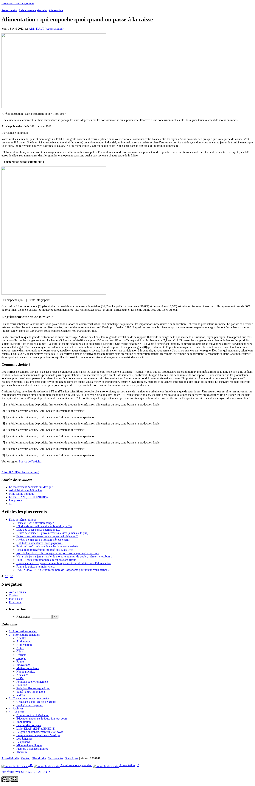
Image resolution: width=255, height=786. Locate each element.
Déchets (21, 654)
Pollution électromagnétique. (33, 688)
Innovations (23, 664)
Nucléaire (22, 674)
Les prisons (15, 500)
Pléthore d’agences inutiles (32, 748)
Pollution (21, 685)
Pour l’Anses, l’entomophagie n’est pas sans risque (46, 559)
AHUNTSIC (46, 771)
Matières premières (27, 668)
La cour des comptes (28, 725)
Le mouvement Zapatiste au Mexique (31, 487)
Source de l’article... (30, 461)
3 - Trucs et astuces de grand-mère (29, 698)
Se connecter (55, 758)
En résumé (15, 602)
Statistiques (71, 758)
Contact (13, 595)
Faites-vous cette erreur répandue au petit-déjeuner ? (47, 536)
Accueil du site (9, 10)
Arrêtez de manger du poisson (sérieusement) (42, 539)
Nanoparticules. (25, 671)
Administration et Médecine (25, 490)
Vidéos (20, 695)
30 (11, 576)
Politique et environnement (32, 681)
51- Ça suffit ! (17, 711)
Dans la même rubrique (22, 519)
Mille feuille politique (21, 493)
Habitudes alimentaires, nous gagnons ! (39, 543)
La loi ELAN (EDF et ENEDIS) (28, 497)
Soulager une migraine (29, 705)
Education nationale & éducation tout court (41, 718)
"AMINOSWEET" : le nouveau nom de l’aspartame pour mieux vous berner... (62, 569)
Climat (20, 651)
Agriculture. (23, 641)
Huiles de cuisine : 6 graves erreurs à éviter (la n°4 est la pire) (52, 533)
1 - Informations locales (23, 631)
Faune (20, 661)
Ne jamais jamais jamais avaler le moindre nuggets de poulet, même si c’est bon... (64, 556)
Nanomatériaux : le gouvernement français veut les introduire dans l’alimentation (63, 563)
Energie (21, 658)
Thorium (21, 752)
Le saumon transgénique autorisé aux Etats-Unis (44, 549)
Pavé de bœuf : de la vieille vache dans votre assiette (47, 546)
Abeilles (21, 638)
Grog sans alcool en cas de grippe (36, 701)
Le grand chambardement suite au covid (39, 731)
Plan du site (16, 598)
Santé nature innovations (30, 691)
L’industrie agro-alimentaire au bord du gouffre (44, 526)
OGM (20, 678)
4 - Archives (16, 708)
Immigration (23, 721)
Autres (20, 648)
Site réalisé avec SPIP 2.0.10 (18, 771)
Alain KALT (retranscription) (46, 28)
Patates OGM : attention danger (35, 522)
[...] (11, 503)
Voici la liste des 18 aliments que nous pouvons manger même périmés (57, 553)
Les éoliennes (24, 738)
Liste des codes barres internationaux (38, 529)
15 (6, 576)
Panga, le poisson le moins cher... (35, 566)
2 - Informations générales (33, 10)
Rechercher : (23, 616)
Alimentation (56, 10)
